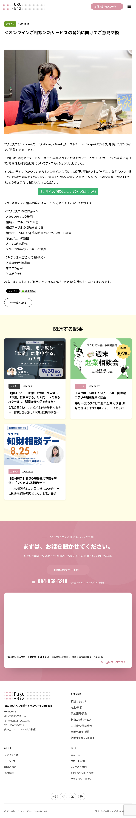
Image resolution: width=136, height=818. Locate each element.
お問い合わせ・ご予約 (107, 6)
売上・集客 (76, 707)
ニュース (75, 755)
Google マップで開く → (115, 662)
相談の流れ (10, 767)
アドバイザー (11, 761)
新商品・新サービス (81, 719)
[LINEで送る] (28, 291)
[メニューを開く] (129, 6)
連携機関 (9, 773)
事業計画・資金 (79, 713)
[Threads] (81, 796)
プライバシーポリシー (82, 779)
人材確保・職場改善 (81, 725)
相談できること (79, 701)
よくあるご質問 (79, 767)
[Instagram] (54, 796)
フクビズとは (11, 755)
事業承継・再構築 (80, 731)
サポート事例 (78, 761)
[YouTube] (72, 796)
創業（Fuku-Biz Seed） (83, 737)
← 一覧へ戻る (18, 302)
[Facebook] (63, 796)
